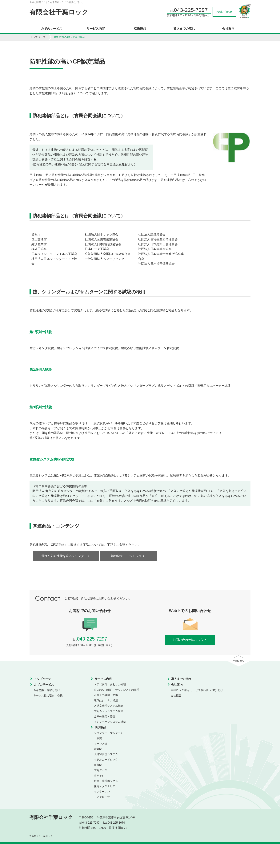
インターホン (102, 791)
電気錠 (98, 748)
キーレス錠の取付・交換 (48, 695)
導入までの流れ (184, 28)
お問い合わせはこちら (188, 639)
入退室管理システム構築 (108, 705)
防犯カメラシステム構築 (108, 711)
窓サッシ (99, 775)
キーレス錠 (100, 743)
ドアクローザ (102, 796)
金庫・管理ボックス (106, 780)
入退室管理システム (106, 754)
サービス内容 (96, 28)
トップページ (37, 37)
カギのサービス (51, 28)
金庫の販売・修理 (104, 716)
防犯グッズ (100, 770)
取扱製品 (140, 28)
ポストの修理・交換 (106, 695)
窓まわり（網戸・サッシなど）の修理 (116, 689)
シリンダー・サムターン (108, 732)
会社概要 (176, 695)
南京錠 (98, 764)
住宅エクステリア (104, 786)
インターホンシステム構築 (110, 721)
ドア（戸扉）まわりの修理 (110, 684)
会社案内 (228, 28)
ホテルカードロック (106, 759)
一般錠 (98, 738)
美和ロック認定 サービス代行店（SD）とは (197, 690)
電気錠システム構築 (106, 700)
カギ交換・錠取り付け (46, 690)
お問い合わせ (224, 11)
